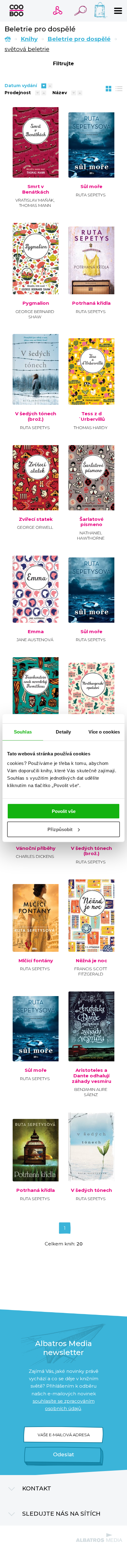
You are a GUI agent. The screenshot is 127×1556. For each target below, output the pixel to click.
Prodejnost (18, 92)
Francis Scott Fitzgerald (90, 971)
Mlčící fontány (35, 960)
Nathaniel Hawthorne (90, 535)
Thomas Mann (35, 205)
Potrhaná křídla (91, 303)
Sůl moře (91, 186)
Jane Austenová (35, 639)
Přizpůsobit (59, 829)
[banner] (16, 10)
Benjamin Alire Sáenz (90, 1092)
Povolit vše (64, 811)
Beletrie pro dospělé (79, 38)
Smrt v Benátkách (35, 189)
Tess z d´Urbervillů (91, 416)
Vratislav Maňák (34, 200)
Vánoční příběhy (35, 848)
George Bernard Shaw (34, 314)
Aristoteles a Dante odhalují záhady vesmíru (91, 1075)
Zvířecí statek (36, 519)
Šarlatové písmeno (92, 522)
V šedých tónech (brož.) (35, 416)
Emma (36, 631)
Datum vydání (21, 85)
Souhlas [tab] (23, 731)
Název (59, 92)
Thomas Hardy (91, 427)
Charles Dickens (35, 856)
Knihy (29, 38)
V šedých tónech (91, 1190)
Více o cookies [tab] (104, 731)
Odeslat (63, 1454)
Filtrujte (63, 63)
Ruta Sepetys (91, 194)
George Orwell (35, 527)
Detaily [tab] (63, 731)
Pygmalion (36, 303)
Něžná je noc (91, 960)
